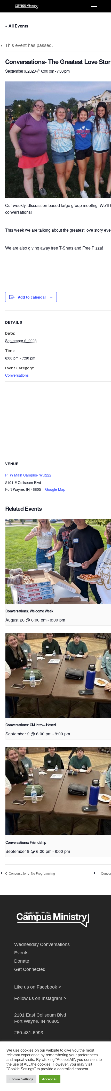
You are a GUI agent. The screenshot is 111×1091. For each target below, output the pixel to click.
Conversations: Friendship (25, 842)
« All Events (16, 26)
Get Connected (29, 969)
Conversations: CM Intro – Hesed (30, 724)
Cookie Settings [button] (21, 1079)
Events (21, 952)
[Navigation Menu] (94, 6)
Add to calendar (32, 297)
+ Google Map (53, 489)
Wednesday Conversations (42, 944)
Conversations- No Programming (31, 873)
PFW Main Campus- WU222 (28, 475)
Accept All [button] (49, 1079)
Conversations (17, 375)
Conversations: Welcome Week (29, 610)
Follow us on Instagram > (40, 998)
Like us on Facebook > (37, 987)
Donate (21, 961)
